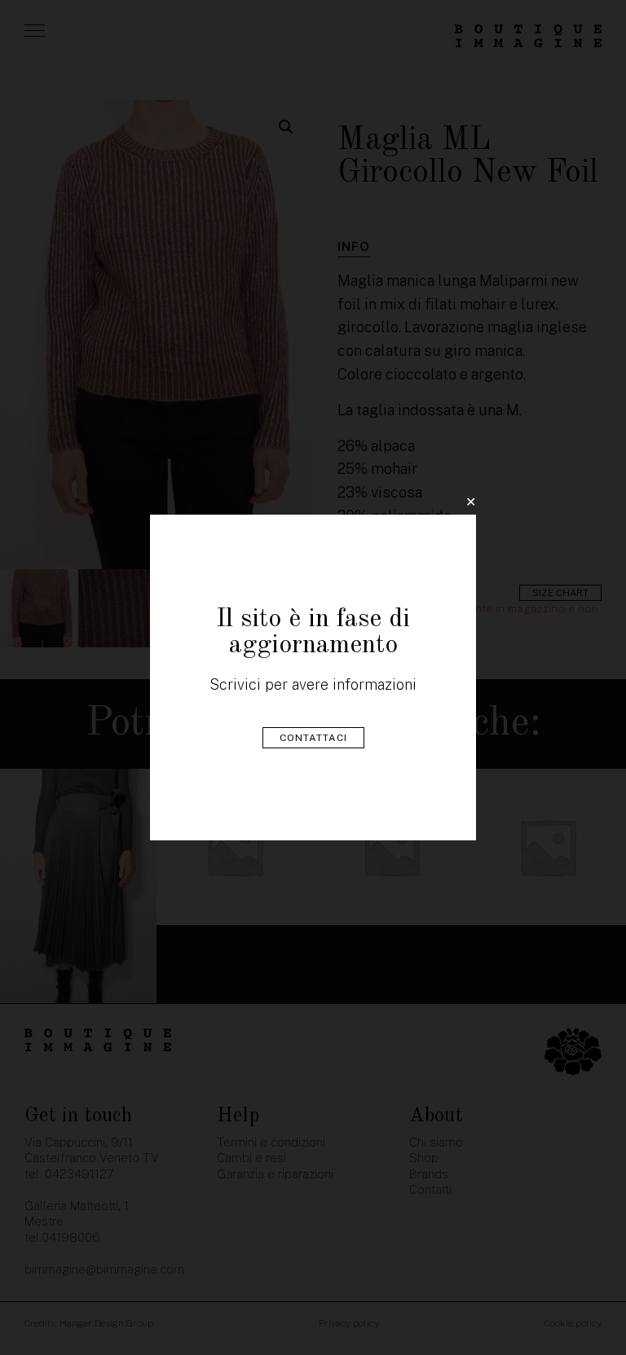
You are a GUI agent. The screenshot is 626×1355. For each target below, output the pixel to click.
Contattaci (313, 737)
